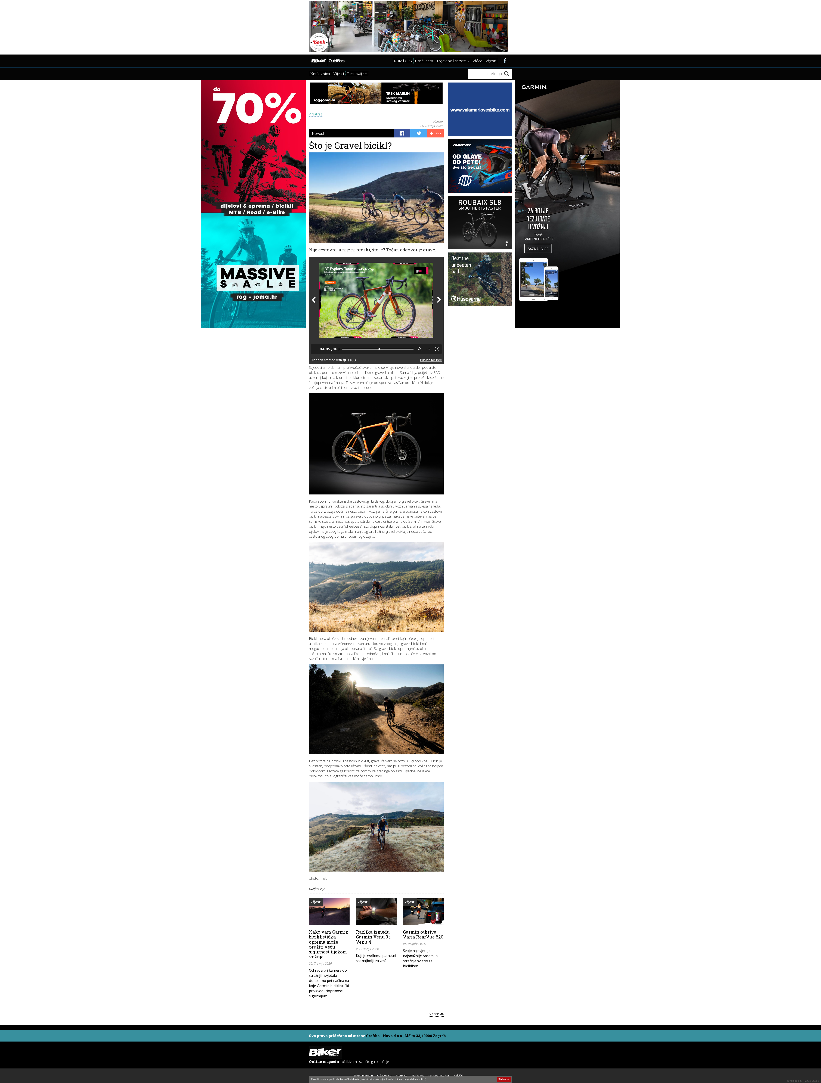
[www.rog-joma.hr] (253, 204)
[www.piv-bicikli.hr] (480, 279)
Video (477, 60)
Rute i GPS (403, 60)
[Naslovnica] (327, 60)
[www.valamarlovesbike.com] (480, 109)
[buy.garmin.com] (410, 27)
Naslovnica (320, 73)
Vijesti (491, 60)
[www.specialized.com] (480, 222)
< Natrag (315, 114)
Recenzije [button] (356, 73)
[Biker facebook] (505, 60)
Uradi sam (424, 60)
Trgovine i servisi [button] (451, 60)
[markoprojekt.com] (480, 165)
